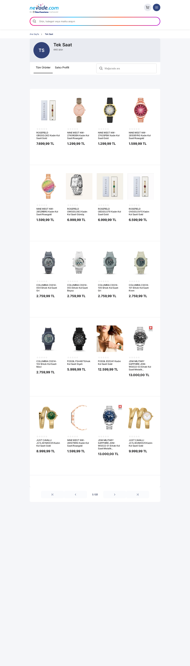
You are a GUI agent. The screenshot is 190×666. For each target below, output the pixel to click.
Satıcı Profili (62, 67)
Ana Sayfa (34, 34)
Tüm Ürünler (43, 67)
